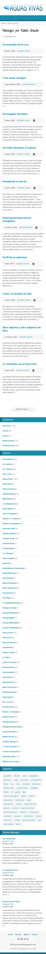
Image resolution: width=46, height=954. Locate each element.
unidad (17, 820)
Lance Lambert (9, 672)
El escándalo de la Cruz (16, 44)
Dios (18, 784)
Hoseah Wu (7, 647)
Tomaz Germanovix (11, 751)
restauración (34, 812)
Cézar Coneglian (9, 513)
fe (12, 792)
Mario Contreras (9, 687)
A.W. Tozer (7, 474)
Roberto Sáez (8, 717)
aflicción (17, 776)
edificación (36, 784)
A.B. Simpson (8, 459)
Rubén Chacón (13, 23)
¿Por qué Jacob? (9, 838)
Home (4, 23)
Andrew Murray (9, 494)
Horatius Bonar (9, 642)
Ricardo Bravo (8, 707)
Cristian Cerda (9, 538)
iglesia (23, 796)
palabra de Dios (30, 804)
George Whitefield (10, 623)
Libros (5, 436)
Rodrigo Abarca (9, 722)
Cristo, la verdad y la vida (17, 293)
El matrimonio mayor (11, 901)
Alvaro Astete (8, 489)
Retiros (35, 934)
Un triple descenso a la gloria (19, 147)
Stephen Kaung (9, 741)
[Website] (24, 939)
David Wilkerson (9, 573)
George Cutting (9, 608)
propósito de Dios (28, 808)
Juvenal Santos (9, 667)
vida (39, 820)
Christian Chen (9, 528)
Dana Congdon (9, 558)
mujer (29, 800)
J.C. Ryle (6, 657)
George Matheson (10, 613)
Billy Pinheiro (8, 499)
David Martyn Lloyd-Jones (13, 568)
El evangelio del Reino (15, 113)
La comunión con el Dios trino (20, 363)
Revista (18, 934)
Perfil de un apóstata (15, 257)
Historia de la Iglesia (11, 796)
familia (6, 792)
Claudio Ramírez (9, 533)
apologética (33, 776)
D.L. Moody (7, 553)
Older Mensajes (23, 409)
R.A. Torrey (7, 702)
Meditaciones (8, 441)
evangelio (34, 788)
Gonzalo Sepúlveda (11, 627)
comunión (24, 780)
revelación (8, 816)
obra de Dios (8, 804)
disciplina (26, 784)
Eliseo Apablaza (9, 588)
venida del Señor (28, 820)
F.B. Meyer (7, 598)
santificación (28, 816)
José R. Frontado (9, 662)
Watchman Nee (9, 756)
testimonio (8, 820)
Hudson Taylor (9, 652)
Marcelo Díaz (8, 682)
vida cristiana (8, 824)
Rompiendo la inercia (15, 181)
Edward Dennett (9, 583)
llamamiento (8, 800)
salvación (17, 816)
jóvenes (32, 796)
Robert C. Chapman (11, 712)
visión (18, 824)
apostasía (7, 780)
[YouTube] (19, 939)
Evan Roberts (8, 593)
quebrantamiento (10, 812)
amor (25, 776)
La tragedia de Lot (10, 870)
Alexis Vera (7, 484)
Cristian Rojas (8, 543)
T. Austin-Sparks (10, 746)
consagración (36, 780)
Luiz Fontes (7, 677)
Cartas (5, 431)
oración (19, 804)
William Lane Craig (10, 761)
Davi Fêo (6, 563)
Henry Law (7, 637)
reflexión (23, 812)
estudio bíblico (22, 788)
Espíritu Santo (9, 788)
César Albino (8, 508)
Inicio (10, 934)
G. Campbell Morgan (11, 603)
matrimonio (19, 800)
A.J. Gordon (7, 464)
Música (26, 934)
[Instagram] (21, 939)
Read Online (33, 120)
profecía (15, 808)
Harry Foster (8, 632)
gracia (17, 792)
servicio (39, 816)
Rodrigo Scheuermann (12, 727)
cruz (12, 784)
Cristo (6, 784)
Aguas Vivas (8, 479)
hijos (24, 792)
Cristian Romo (8, 548)
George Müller (9, 618)
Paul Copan (7, 697)
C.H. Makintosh (9, 504)
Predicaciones (8, 445)
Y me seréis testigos (14, 77)
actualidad (7, 776)
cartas (16, 780)
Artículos (6, 426)
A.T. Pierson (8, 469)
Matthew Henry (9, 692)
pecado (6, 808)
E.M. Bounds (8, 578)
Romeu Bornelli (9, 731)
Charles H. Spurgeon (11, 523)
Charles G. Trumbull (11, 518)
